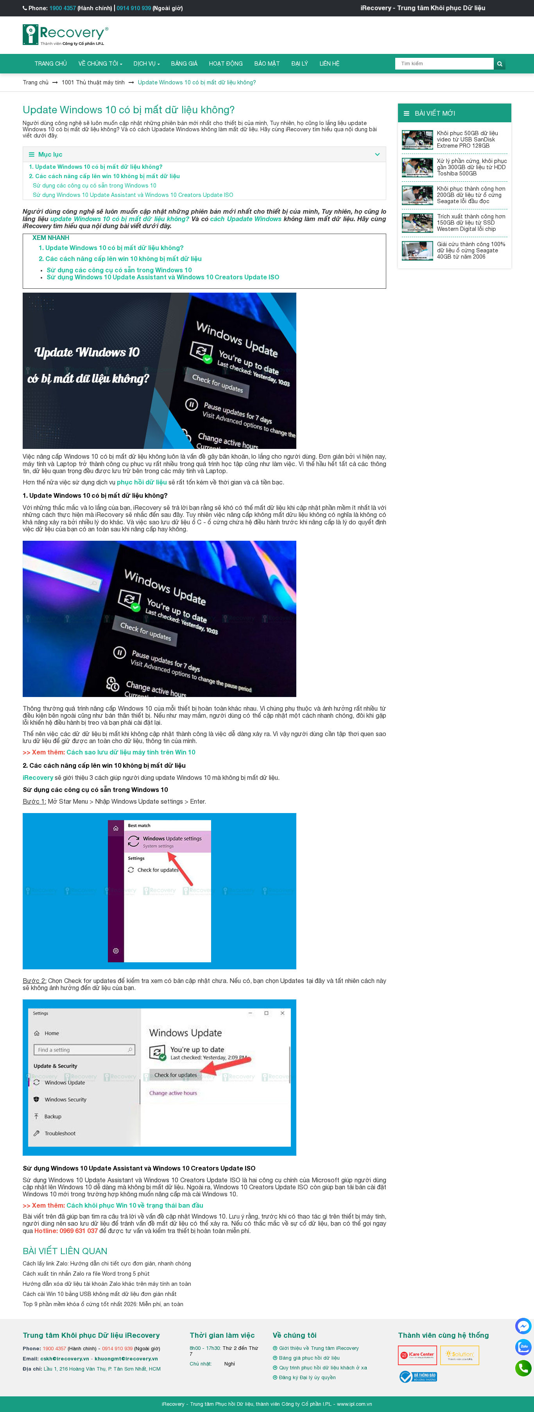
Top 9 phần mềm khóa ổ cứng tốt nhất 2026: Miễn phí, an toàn (103, 1304)
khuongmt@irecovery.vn (126, 1358)
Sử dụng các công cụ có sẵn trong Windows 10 (94, 185)
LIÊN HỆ (330, 64)
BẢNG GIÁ (184, 64)
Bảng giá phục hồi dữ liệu (309, 1358)
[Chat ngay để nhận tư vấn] (523, 1326)
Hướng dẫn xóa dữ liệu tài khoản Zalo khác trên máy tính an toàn (107, 1284)
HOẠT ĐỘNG (226, 64)
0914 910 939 (133, 8)
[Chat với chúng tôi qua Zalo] (523, 1347)
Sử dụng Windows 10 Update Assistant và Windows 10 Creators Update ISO (133, 195)
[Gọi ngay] (523, 1368)
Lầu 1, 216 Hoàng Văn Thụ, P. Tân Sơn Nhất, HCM (102, 1369)
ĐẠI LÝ (300, 64)
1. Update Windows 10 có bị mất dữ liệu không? (95, 166)
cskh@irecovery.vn (64, 1358)
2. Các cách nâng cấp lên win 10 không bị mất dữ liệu (104, 176)
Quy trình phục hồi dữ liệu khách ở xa (323, 1368)
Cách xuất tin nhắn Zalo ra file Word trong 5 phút (86, 1274)
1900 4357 (62, 8)
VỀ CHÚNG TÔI (98, 64)
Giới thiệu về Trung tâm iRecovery (319, 1348)
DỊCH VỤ (145, 64)
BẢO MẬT (267, 64)
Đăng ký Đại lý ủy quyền (307, 1377)
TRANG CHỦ (50, 64)
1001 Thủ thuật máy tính (93, 82)
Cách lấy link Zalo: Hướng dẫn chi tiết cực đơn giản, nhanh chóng (107, 1263)
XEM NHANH (46, 237)
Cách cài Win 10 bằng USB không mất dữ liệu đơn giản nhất (100, 1294)
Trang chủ (35, 82)
